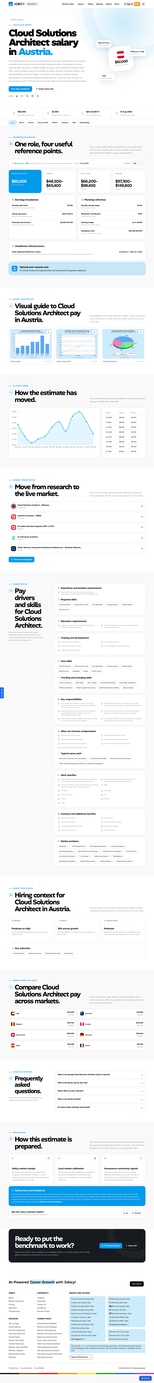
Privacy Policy (14, 1368)
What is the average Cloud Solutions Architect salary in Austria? (84, 1074)
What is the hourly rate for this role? (73, 1083)
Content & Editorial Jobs (81, 1332)
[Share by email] (32, 96)
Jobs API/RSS (39, 1368)
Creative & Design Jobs (81, 1302)
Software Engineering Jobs (82, 1310)
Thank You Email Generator (48, 1344)
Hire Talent (136, 1284)
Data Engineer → (118, 856)
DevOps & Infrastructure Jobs (84, 1335)
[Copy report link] (38, 96)
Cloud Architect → (131, 851)
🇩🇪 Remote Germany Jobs (120, 1313)
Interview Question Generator (49, 1354)
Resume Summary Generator (49, 1333)
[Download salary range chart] (48, 332)
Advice (109, 4)
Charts (21, 123)
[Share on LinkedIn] (17, 96)
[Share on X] (27, 96)
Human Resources (16, 1344)
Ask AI (146, 1378)
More (117, 4)
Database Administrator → (88, 861)
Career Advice (15, 1327)
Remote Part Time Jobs (119, 1335)
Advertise (13, 1308)
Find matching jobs (112, 1245)
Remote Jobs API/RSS (18, 1347)
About (11, 1298)
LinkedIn (40, 1298)
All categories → (78, 1339)
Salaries (99, 4)
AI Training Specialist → (79, 846)
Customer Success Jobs (81, 1317)
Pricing (11, 1304)
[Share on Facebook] (22, 96)
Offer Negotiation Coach (47, 1347)
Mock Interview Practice (47, 1337)
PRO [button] (137, 4)
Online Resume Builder (47, 1323)
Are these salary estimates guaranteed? (74, 1107)
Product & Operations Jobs (82, 1306)
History (31, 123)
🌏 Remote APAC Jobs (118, 1321)
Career (81, 4)
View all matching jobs (23, 559)
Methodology (84, 123)
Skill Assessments (45, 1357)
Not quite (138, 1213)
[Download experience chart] (95, 332)
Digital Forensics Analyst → (124, 861)
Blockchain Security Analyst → (112, 851)
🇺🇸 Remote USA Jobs (118, 1302)
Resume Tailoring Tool (46, 1330)
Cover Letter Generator (47, 1340)
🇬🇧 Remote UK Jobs (117, 1310)
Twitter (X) (41, 1304)
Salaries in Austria (17, 20)
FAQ (74, 123)
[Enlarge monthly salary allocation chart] (123, 346)
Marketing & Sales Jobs (81, 1321)
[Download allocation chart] (141, 332)
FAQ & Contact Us (16, 1301)
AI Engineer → (63, 846)
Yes (127, 1213)
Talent (90, 4)
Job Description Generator (48, 1350)
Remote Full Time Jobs (119, 1332)
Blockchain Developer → (66, 851)
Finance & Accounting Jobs (82, 1299)
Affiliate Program (16, 1350)
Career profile (43, 123)
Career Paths (14, 1337)
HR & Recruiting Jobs (80, 1328)
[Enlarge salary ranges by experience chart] (31, 346)
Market (55, 123)
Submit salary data (46, 89)
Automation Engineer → (118, 846)
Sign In (130, 4)
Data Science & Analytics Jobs (84, 1313)
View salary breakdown (20, 89)
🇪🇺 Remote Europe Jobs (119, 1306)
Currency (127, 163)
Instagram (41, 1308)
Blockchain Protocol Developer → (88, 851)
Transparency (14, 1311)
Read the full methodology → (51, 1202)
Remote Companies (17, 1330)
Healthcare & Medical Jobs (82, 1324)
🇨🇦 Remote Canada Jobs (119, 1299)
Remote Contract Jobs (118, 1339)
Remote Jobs (68, 4)
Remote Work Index (17, 1354)
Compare (65, 123)
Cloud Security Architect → (67, 856)
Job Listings (14, 1323)
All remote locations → (119, 1324)
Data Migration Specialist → (67, 861)
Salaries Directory (16, 1340)
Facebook (41, 1301)
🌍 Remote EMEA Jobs (119, 1317)
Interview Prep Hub (17, 1333)
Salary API (132, 1245)
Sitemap (12, 1357)
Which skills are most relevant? (70, 1091)
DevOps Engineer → (106, 861)
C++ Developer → (85, 856)
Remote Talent (43, 1311)
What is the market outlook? (69, 1099)
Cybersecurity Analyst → (101, 856)
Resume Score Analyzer (47, 1327)
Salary (12, 123)
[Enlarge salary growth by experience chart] (77, 346)
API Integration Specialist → (98, 846)
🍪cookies (82, 1346)
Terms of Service (26, 1368)
